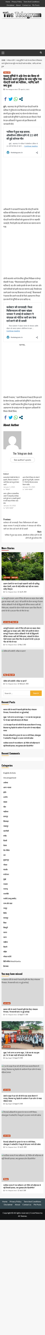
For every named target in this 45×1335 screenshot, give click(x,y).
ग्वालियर (5, 811)
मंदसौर (5, 869)
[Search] (40, 52)
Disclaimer (10, 5)
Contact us (26, 5)
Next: (23, 534)
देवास (5, 845)
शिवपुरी (5, 927)
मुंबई (4, 879)
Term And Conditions (31, 2)
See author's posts (22, 459)
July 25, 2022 (23, 592)
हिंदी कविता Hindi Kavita (12, 961)
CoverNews (35, 1213)
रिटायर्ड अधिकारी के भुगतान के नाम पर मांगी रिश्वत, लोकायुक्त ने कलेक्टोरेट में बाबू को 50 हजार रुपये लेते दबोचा (22, 736)
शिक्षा (5, 675)
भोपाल (5, 865)
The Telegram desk (11, 89)
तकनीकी (6, 831)
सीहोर (5, 952)
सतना (5, 932)
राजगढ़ (5, 889)
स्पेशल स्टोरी (7, 72)
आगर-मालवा (7, 577)
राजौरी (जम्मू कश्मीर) (9, 898)
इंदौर (4, 792)
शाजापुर (5, 918)
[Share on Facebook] (5, 99)
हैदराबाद (6, 966)
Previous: (22, 524)
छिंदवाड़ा (6, 821)
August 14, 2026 (18, 1058)
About (18, 5)
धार (4, 855)
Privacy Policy (17, 2)
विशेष (5, 913)
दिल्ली (5, 840)
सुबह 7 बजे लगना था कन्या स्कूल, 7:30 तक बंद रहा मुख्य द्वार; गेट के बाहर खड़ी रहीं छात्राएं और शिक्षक (22, 718)
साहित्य (5, 942)
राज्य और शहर (7, 903)
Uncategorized (9, 778)
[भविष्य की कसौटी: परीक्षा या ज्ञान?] (23, 663)
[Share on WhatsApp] (16, 99)
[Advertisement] (22, 36)
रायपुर (5, 908)
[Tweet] (11, 99)
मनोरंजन (6, 874)
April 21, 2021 (25, 89)
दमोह (4, 836)
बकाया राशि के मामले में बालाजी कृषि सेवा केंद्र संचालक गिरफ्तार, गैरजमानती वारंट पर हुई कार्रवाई (20, 710)
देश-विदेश (6, 850)
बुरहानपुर (6, 860)
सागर (5, 937)
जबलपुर (5, 826)
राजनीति (6, 894)
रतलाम (5, 884)
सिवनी (5, 947)
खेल (4, 807)
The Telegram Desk (11, 592)
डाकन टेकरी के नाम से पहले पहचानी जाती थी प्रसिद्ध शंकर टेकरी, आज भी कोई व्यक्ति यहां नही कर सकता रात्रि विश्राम (21, 586)
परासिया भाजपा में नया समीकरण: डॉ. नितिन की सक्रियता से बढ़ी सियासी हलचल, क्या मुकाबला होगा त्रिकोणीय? (21, 744)
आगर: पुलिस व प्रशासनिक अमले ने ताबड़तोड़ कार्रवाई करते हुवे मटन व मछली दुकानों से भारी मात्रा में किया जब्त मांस (11, 498)
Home (8, 2)
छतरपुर (5, 816)
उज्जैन (5, 797)
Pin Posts (35, 5)
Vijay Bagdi (8, 1058)
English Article (9, 773)
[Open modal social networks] (21, 99)
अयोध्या (5, 782)
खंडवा (5, 802)
